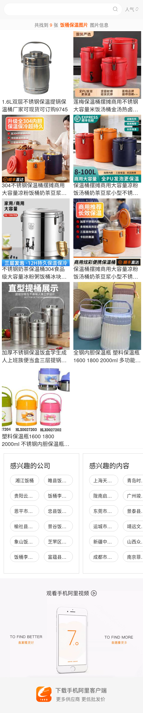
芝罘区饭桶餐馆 (64, 541)
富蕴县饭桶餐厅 (64, 557)
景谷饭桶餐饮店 (64, 526)
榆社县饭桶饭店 (30, 526)
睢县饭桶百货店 (64, 480)
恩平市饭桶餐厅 (30, 511)
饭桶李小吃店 (62, 495)
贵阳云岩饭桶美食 (32, 495)
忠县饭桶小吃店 (64, 511)
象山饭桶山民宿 (30, 541)
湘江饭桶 (24, 480)
